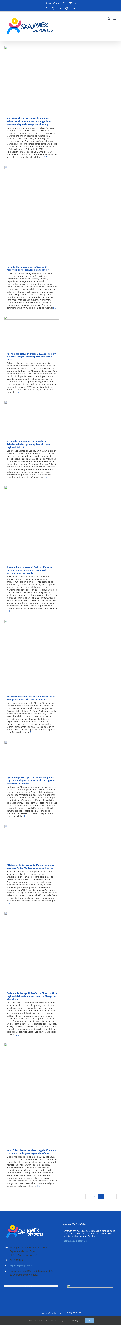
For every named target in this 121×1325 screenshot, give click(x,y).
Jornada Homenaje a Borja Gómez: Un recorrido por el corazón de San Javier (27, 214)
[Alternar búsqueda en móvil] (109, 18)
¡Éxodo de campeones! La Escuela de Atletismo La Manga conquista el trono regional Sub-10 (27, 419)
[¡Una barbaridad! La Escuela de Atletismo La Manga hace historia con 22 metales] (31, 656)
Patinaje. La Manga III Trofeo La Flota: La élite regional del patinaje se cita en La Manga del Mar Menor (27, 950)
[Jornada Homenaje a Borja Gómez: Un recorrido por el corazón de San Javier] (31, 214)
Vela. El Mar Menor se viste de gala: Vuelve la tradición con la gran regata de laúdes (27, 1095)
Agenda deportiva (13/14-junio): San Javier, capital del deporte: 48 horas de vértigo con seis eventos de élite (27, 757)
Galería (36, 80)
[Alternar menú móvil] (115, 18)
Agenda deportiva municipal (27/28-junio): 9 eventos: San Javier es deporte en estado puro (27, 333)
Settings (75, 1320)
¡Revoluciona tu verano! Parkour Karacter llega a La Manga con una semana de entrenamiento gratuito (27, 525)
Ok (89, 1320)
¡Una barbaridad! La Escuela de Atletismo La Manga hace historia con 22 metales (27, 656)
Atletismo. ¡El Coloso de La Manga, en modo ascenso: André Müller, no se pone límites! (27, 843)
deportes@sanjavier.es (21, 1265)
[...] (45, 157)
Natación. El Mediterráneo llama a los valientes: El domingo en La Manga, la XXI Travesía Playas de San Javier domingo (27, 80)
